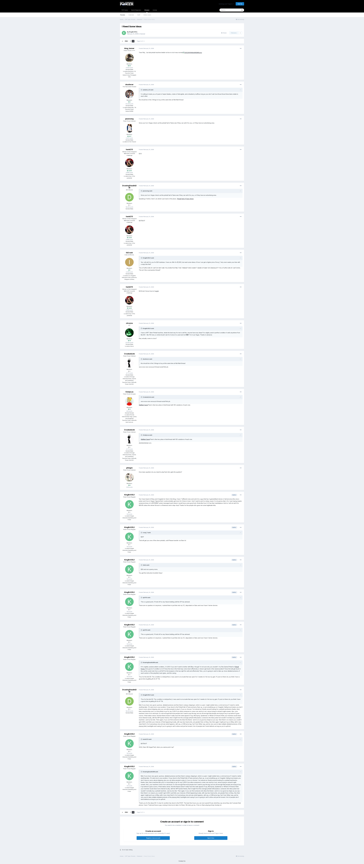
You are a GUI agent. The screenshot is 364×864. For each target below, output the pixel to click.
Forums (122, 15)
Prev (126, 41)
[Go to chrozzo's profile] (129, 332)
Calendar (131, 15)
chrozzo (129, 323)
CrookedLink (129, 354)
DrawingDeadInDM (129, 187)
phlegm (129, 468)
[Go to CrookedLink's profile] (129, 363)
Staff (138, 15)
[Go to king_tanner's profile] (129, 58)
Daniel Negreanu (136, 10)
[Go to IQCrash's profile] (129, 262)
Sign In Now (210, 838)
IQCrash (129, 253)
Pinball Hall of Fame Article (185, 199)
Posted (146, 48)
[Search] (242, 10)
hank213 (129, 149)
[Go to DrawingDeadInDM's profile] (129, 197)
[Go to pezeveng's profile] (129, 128)
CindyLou (129, 392)
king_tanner (129, 48)
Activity (155, 10)
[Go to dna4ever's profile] (129, 94)
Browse (147, 10)
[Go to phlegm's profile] (129, 477)
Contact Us (182, 861)
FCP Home (125, 10)
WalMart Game (143, 405)
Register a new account (153, 838)
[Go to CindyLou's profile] (129, 401)
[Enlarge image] (192, 52)
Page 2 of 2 (140, 41)
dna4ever (129, 84)
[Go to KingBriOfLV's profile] (124, 33)
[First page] (122, 41)
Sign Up (240, 4)
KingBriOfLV (133, 32)
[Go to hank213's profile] (129, 162)
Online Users (147, 15)
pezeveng (129, 119)
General (142, 34)
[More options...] (241, 48)
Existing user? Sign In (226, 4)
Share (224, 33)
